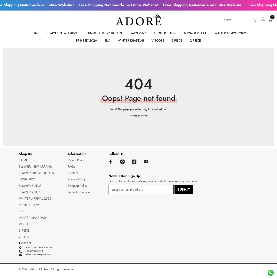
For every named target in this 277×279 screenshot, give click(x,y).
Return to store (138, 115)
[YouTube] (146, 161)
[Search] (240, 20)
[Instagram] (122, 161)
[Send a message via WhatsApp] (270, 272)
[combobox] (236, 20)
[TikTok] (134, 161)
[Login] (263, 20)
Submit (184, 189)
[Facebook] (110, 161)
